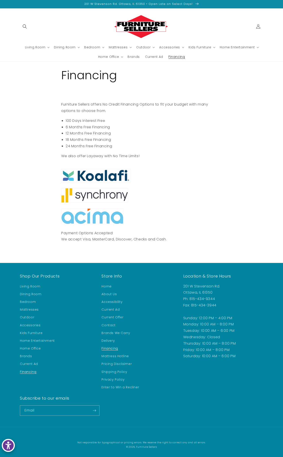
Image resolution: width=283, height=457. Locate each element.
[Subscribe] (94, 410)
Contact (108, 325)
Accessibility (111, 302)
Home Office (30, 348)
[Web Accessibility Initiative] (8, 445)
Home (106, 286)
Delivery (108, 340)
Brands (26, 356)
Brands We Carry (115, 333)
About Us (109, 294)
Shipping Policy (114, 372)
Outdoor (27, 317)
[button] (25, 26)
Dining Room (31, 294)
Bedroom (28, 302)
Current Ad (29, 364)
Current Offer (112, 317)
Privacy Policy (112, 379)
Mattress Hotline (115, 356)
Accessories (30, 325)
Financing (28, 372)
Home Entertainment (37, 340)
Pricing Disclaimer (116, 364)
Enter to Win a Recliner (120, 387)
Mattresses (29, 309)
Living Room (30, 286)
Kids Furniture (31, 333)
